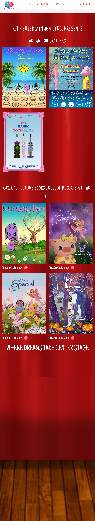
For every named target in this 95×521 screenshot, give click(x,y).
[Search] (89, 4)
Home (31, 5)
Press (68, 5)
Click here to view (12, 268)
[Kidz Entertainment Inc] (9, 5)
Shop (37, 5)
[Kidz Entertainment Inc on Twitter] (80, 4)
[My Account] (86, 4)
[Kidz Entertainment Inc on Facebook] (83, 4)
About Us (45, 4)
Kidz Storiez (58, 4)
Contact (75, 5)
